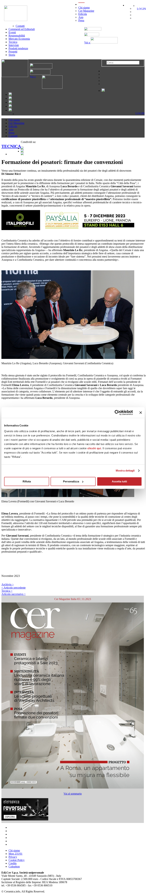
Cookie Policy (17, 860)
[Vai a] (49, 87)
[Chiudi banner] (140, 412)
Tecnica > (6, 590)
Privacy (13, 856)
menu (81, 4)
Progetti (13, 51)
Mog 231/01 (15, 853)
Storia (12, 54)
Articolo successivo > (13, 594)
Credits (13, 863)
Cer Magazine (86, 10)
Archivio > (7, 584)
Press (81, 20)
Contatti (20, 25)
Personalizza (71, 481)
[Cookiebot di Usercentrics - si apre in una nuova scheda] (117, 412)
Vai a (87, 42)
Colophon (14, 866)
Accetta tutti (119, 481)
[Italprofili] (73, 220)
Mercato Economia (19, 38)
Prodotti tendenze (18, 48)
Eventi (12, 32)
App (80, 17)
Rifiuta (27, 481)
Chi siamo (84, 7)
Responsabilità (17, 35)
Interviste (14, 45)
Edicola (82, 14)
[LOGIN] (138, 5)
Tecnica (13, 41)
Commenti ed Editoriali (22, 29)
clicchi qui (94, 448)
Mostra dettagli (125, 470)
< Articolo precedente (13, 587)
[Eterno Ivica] (24, 819)
